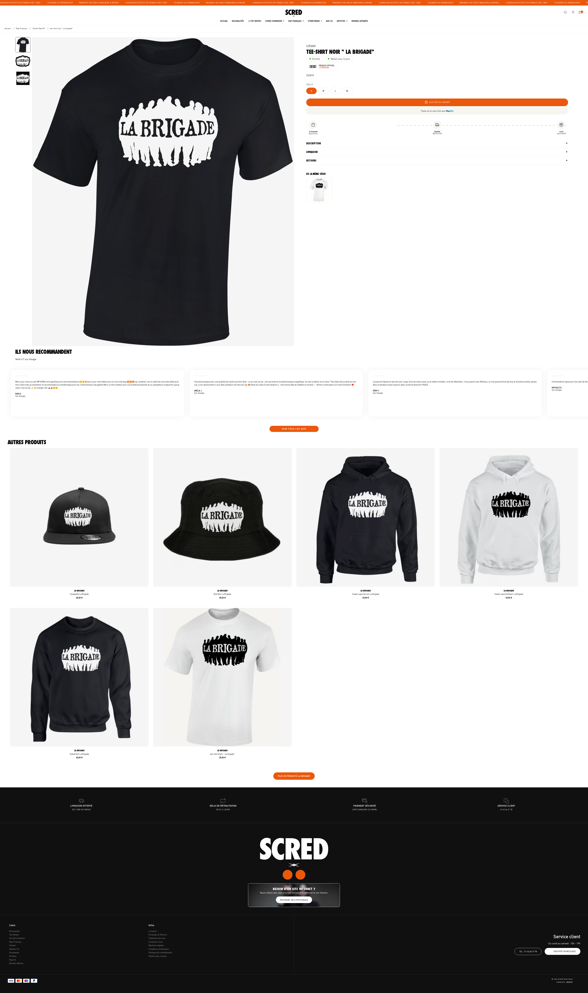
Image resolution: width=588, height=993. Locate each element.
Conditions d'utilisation (159, 949)
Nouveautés (14, 931)
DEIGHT (569, 982)
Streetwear (14, 952)
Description (313, 143)
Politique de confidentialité (160, 952)
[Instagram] (287, 875)
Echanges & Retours (158, 934)
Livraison (312, 152)
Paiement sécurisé (157, 938)
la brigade (311, 45)
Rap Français (15, 941)
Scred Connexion (17, 938)
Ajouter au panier (439, 102)
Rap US (12, 959)
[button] (565, 12)
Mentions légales (156, 945)
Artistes (12, 956)
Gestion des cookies (158, 956)
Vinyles (12, 945)
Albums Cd (14, 949)
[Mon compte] (573, 12)
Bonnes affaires (16, 963)
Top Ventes (14, 934)
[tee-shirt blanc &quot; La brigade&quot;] (319, 190)
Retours (311, 160)
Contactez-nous (156, 941)
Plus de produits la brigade (294, 776)
